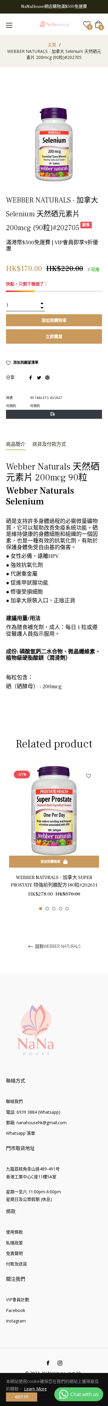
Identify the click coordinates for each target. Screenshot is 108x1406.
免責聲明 (14, 1253)
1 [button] (40, 908)
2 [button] (47, 908)
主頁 (52, 44)
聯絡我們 (14, 1101)
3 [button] (54, 908)
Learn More (35, 1389)
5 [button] (67, 908)
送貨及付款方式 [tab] (49, 444)
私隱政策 (14, 1243)
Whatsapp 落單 (20, 1133)
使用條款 (14, 1232)
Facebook (15, 1310)
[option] (54, 838)
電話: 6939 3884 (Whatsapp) (33, 1112)
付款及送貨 (16, 1264)
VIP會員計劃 (17, 1299)
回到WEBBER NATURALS (57, 946)
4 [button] (60, 908)
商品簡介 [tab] (15, 444)
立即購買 (54, 336)
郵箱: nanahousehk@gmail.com (36, 1122)
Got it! (21, 1396)
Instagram (16, 1321)
